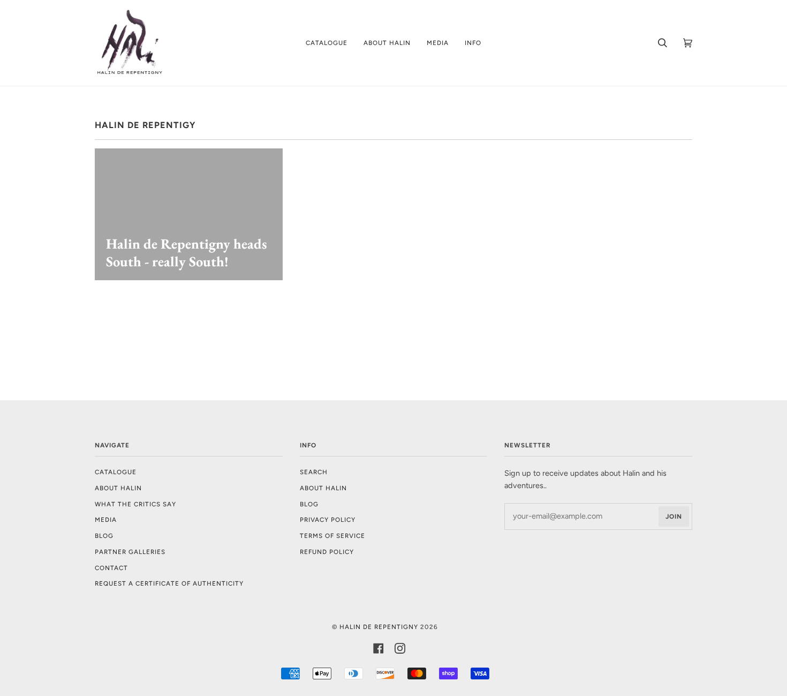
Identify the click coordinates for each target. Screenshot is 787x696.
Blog (104, 536)
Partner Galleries (130, 552)
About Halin (118, 488)
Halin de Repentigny (378, 627)
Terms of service (332, 536)
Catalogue (116, 472)
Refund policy (327, 552)
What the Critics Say (135, 504)
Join (673, 516)
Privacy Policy (327, 519)
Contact (111, 568)
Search (314, 472)
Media (106, 519)
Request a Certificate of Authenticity (169, 583)
